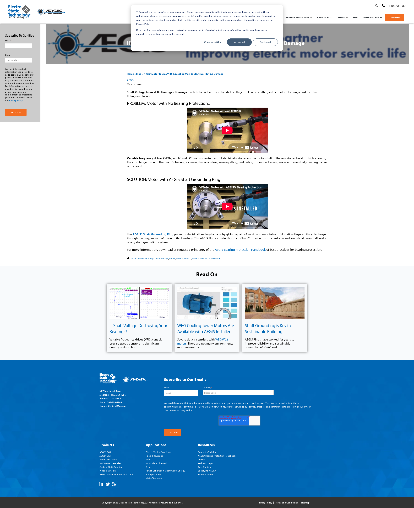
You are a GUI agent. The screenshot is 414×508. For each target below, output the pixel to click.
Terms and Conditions (286, 502)
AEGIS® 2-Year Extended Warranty (116, 474)
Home (130, 73)
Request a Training (207, 452)
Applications (156, 444)
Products (106, 444)
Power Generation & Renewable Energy (165, 470)
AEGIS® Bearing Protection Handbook (216, 455)
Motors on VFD (183, 258)
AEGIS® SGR (105, 452)
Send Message (119, 405)
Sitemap (305, 502)
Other (149, 466)
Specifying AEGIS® (207, 470)
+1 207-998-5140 (116, 398)
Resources (206, 444)
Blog (138, 73)
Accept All (239, 42)
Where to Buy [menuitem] (371, 17)
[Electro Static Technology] (127, 377)
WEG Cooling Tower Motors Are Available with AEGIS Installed (205, 328)
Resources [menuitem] (323, 17)
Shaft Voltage (161, 258)
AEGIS (130, 80)
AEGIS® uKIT (105, 455)
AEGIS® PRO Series (108, 459)
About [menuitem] (341, 17)
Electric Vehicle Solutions (158, 452)
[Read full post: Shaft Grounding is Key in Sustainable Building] (275, 303)
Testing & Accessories (110, 463)
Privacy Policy (15, 100)
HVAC (148, 459)
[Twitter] (108, 484)
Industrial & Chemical (156, 463)
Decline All (265, 42)
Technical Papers (206, 463)
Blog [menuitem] (356, 17)
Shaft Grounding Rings (142, 258)
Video (172, 258)
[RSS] (114, 484)
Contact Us (395, 17)
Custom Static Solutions (111, 466)
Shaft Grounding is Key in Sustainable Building (268, 328)
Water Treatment (154, 478)
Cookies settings (213, 42)
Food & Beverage (154, 455)
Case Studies (204, 466)
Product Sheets (205, 474)
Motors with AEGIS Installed (206, 258)
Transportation (153, 474)
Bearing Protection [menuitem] (297, 17)
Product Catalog (107, 470)
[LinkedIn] (101, 484)
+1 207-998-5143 (113, 402)
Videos (201, 459)
